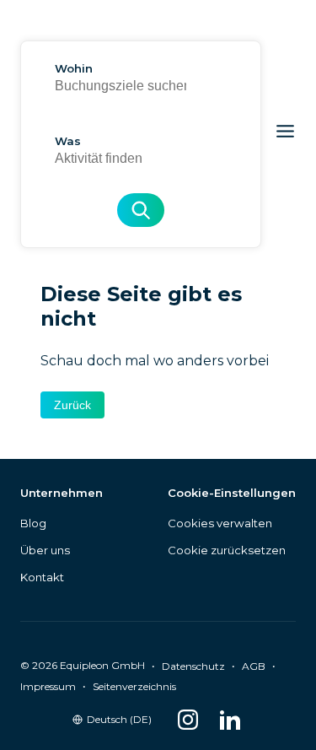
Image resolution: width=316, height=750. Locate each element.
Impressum (48, 686)
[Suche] (140, 210)
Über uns (45, 550)
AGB (253, 666)
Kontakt (42, 577)
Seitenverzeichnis (134, 686)
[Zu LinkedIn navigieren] (230, 720)
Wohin (74, 68)
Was (68, 141)
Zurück (72, 405)
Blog (33, 523)
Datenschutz (193, 666)
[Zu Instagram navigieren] (188, 720)
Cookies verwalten (220, 523)
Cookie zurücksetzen (227, 550)
